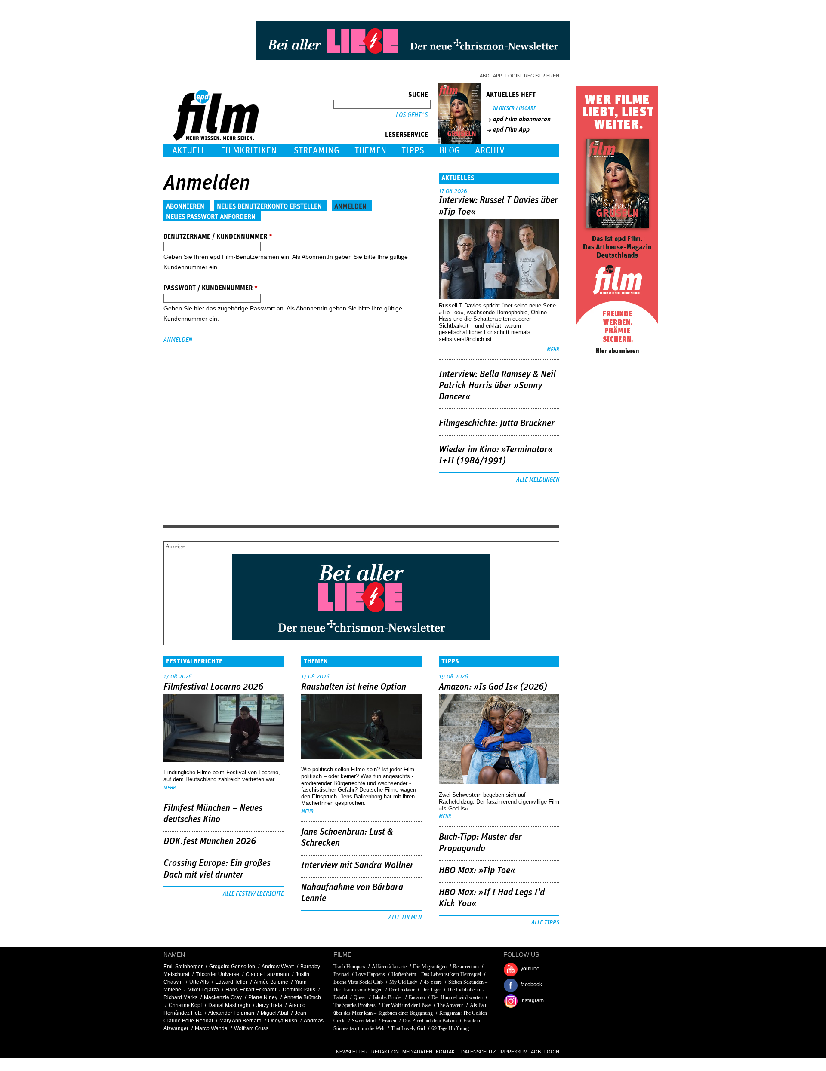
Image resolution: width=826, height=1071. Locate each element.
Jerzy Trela (269, 1005)
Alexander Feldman (231, 1013)
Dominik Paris (299, 990)
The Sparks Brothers (354, 1005)
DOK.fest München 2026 (209, 841)
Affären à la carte (389, 967)
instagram (532, 1000)
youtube (530, 969)
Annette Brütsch (302, 997)
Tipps (412, 150)
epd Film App (511, 129)
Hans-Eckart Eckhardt (250, 990)
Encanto (417, 997)
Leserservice (406, 134)
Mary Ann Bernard (240, 1021)
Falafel (340, 997)
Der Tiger (431, 990)
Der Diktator (402, 990)
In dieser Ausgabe (514, 108)
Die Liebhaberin (463, 990)
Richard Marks (180, 997)
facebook (531, 985)
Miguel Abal (274, 1013)
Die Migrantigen (430, 967)
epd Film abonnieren (522, 119)
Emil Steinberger (183, 967)
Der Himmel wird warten (457, 997)
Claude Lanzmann (267, 974)
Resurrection (466, 967)
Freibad (341, 974)
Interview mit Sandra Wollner (357, 865)
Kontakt (447, 1051)
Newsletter (352, 1051)
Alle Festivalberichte (253, 894)
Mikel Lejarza (203, 990)
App (497, 75)
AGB (536, 1051)
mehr (553, 349)
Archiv (490, 150)
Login (513, 75)
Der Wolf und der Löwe (406, 1005)
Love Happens (370, 974)
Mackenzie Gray (223, 997)
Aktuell (189, 150)
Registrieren (541, 75)
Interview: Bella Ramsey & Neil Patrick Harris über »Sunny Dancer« (497, 386)
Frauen (389, 1021)
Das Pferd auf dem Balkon (430, 1021)
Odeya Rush (282, 1021)
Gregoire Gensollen (232, 967)
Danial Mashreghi (229, 1005)
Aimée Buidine (271, 982)
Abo (485, 75)
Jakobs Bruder (387, 997)
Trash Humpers (349, 967)
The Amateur (450, 1005)
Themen (370, 150)
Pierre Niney (262, 997)
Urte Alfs (199, 982)
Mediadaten (417, 1051)
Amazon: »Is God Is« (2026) (493, 687)
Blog (449, 150)
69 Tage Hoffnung (450, 1028)
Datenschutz (478, 1051)
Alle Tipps (545, 923)
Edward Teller (231, 982)
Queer (360, 997)
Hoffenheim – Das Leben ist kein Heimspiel (436, 974)
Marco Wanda (211, 1028)
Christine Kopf (185, 1005)
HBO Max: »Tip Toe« (477, 870)
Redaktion (385, 1051)
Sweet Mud (364, 1021)
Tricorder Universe (217, 974)
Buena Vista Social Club (358, 982)
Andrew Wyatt (278, 967)
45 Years (433, 982)
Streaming (316, 150)
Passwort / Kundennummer (210, 288)
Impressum (513, 1051)
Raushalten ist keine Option (353, 687)
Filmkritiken (249, 150)
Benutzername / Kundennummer (217, 236)
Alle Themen (405, 917)
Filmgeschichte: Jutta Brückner (497, 423)
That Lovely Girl (408, 1028)
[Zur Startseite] (216, 138)
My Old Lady (404, 982)
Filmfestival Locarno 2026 (213, 687)
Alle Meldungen (537, 480)
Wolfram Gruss (251, 1028)
